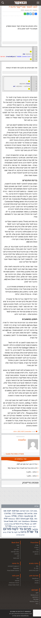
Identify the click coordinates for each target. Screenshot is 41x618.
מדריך (8, 526)
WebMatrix (26, 521)
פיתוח (23, 532)
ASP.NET (16, 549)
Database (20, 513)
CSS (14, 513)
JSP (18, 556)
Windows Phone (34, 601)
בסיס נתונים (9, 524)
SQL (31, 518)
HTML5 (20, 516)
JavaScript (28, 516)
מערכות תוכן (33, 576)
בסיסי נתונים (33, 563)
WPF (35, 524)
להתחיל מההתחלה (14, 582)
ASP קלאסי (16, 558)
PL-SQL (36, 568)
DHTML (30, 513)
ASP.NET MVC (25, 511)
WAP (19, 521)
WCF (37, 603)
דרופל (30, 526)
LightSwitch (35, 597)
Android (17, 580)
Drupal (36, 580)
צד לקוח (17, 532)
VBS (35, 519)
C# (31, 511)
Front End (34, 542)
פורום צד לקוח (21, 529)
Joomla (36, 582)
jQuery (36, 554)
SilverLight (24, 519)
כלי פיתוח (15, 563)
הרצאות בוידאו (23, 526)
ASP (9, 511)
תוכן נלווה (15, 576)
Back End (15, 542)
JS (35, 516)
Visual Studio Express (13, 570)
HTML (14, 516)
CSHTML (7, 513)
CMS (35, 511)
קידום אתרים (20, 535)
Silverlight (35, 599)
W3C (16, 521)
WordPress (35, 578)
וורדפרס (14, 526)
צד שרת (10, 532)
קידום (4, 532)
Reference (11, 519)
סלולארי (35, 529)
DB (25, 513)
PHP (6, 518)
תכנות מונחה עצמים (13, 585)
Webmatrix (16, 568)
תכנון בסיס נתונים (33, 570)
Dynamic (8, 516)
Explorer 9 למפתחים (13, 566)
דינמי (34, 526)
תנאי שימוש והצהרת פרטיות (23, 613)
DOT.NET (35, 590)
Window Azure (34, 595)
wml (31, 524)
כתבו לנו (11, 613)
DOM (35, 513)
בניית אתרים (18, 524)
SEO (18, 519)
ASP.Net (15, 511)
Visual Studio (8, 521)
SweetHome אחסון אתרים (20, 616)
